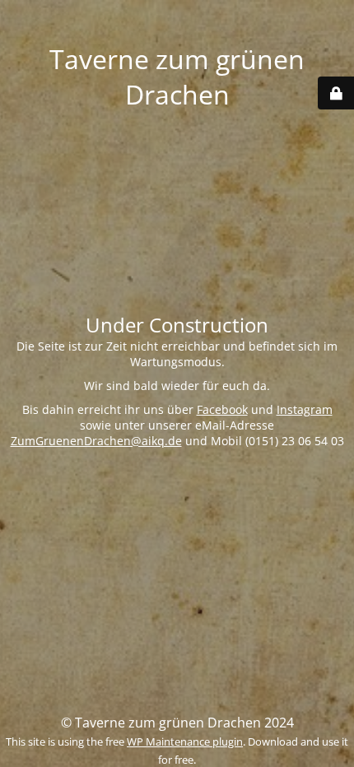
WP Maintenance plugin (185, 741)
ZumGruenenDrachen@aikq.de (96, 441)
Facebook (222, 409)
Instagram (305, 409)
